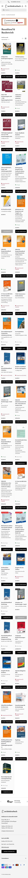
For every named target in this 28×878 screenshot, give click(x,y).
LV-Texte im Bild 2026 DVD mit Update (6, 294)
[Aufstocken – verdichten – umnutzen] (21, 86)
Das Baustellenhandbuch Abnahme (6, 368)
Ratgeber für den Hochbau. (5, 671)
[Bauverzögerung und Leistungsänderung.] (7, 768)
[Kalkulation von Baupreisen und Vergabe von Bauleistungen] (21, 201)
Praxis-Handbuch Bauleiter (19, 133)
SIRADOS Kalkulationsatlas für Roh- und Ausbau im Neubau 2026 (20, 402)
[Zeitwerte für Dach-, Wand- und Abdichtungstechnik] (7, 159)
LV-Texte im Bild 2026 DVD (20, 482)
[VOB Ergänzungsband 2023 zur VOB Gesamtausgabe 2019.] (7, 124)
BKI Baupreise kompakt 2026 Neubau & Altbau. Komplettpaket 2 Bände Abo (19, 529)
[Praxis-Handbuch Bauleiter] (21, 125)
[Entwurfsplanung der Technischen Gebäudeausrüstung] (7, 323)
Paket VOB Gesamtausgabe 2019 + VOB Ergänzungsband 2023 (7, 97)
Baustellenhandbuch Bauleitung (6, 603)
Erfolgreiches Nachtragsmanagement (7, 58)
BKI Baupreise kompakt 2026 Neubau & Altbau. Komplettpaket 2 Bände (19, 171)
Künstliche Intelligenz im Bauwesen (6, 706)
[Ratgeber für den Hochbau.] (7, 662)
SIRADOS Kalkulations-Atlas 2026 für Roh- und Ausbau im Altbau (6, 484)
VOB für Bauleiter (19, 56)
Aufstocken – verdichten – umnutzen (18, 96)
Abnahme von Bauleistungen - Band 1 (21, 603)
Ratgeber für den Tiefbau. (19, 568)
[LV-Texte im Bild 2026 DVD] (21, 473)
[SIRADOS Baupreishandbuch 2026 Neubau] (7, 241)
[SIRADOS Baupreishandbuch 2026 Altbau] (7, 432)
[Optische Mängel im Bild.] (21, 662)
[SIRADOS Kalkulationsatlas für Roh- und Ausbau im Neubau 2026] (21, 392)
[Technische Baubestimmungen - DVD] (21, 627)
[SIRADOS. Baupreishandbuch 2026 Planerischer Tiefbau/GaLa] (21, 241)
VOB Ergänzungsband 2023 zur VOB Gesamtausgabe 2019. (6, 134)
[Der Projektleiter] (21, 323)
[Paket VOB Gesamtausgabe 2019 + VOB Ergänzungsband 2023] (7, 86)
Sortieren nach (4, 37)
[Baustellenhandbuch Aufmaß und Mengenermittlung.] (7, 627)
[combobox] (14, 10)
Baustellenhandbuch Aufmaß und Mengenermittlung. (6, 637)
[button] (25, 6)
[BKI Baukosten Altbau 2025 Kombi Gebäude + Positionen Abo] (7, 517)
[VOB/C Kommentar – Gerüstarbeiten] (21, 286)
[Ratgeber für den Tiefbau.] (21, 559)
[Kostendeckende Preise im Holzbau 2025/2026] (21, 432)
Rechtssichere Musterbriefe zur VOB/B (5, 569)
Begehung (17, 740)
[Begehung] (21, 732)
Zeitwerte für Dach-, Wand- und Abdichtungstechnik (6, 169)
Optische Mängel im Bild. (20, 671)
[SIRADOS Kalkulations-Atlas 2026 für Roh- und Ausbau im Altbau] (7, 473)
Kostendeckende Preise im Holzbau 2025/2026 (21, 441)
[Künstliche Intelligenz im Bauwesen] (7, 697)
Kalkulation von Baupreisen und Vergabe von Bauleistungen (19, 212)
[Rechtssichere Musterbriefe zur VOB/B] (7, 559)
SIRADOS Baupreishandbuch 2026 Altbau (6, 441)
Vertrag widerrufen (9, 851)
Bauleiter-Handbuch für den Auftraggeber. (20, 367)
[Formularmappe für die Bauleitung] (21, 697)
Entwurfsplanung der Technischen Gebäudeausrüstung (6, 333)
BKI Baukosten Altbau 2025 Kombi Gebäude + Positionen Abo (6, 527)
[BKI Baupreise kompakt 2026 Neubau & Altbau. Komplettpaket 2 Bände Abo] (21, 517)
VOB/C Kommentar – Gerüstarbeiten (20, 294)
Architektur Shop (7, 874)
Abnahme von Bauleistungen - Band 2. (6, 401)
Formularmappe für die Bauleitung (20, 706)
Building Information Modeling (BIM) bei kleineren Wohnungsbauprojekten (6, 743)
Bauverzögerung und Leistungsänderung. (6, 777)
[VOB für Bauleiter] (21, 48)
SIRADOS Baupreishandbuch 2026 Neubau (6, 251)
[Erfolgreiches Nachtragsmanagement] (7, 48)
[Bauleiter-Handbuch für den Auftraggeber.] (21, 358)
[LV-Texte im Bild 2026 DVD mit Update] (7, 286)
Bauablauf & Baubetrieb (10, 14)
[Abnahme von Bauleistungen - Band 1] (21, 594)
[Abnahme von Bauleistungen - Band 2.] (7, 392)
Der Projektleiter (19, 331)
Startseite (3, 14)
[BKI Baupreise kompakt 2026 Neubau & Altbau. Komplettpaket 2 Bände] (21, 159)
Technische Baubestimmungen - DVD (20, 637)
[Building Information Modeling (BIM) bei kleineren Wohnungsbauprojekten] (7, 731)
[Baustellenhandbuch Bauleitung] (7, 594)
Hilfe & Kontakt (5, 847)
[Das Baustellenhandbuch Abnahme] (7, 358)
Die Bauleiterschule (6, 209)
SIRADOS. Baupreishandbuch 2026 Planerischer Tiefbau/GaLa (20, 252)
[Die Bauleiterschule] (7, 201)
